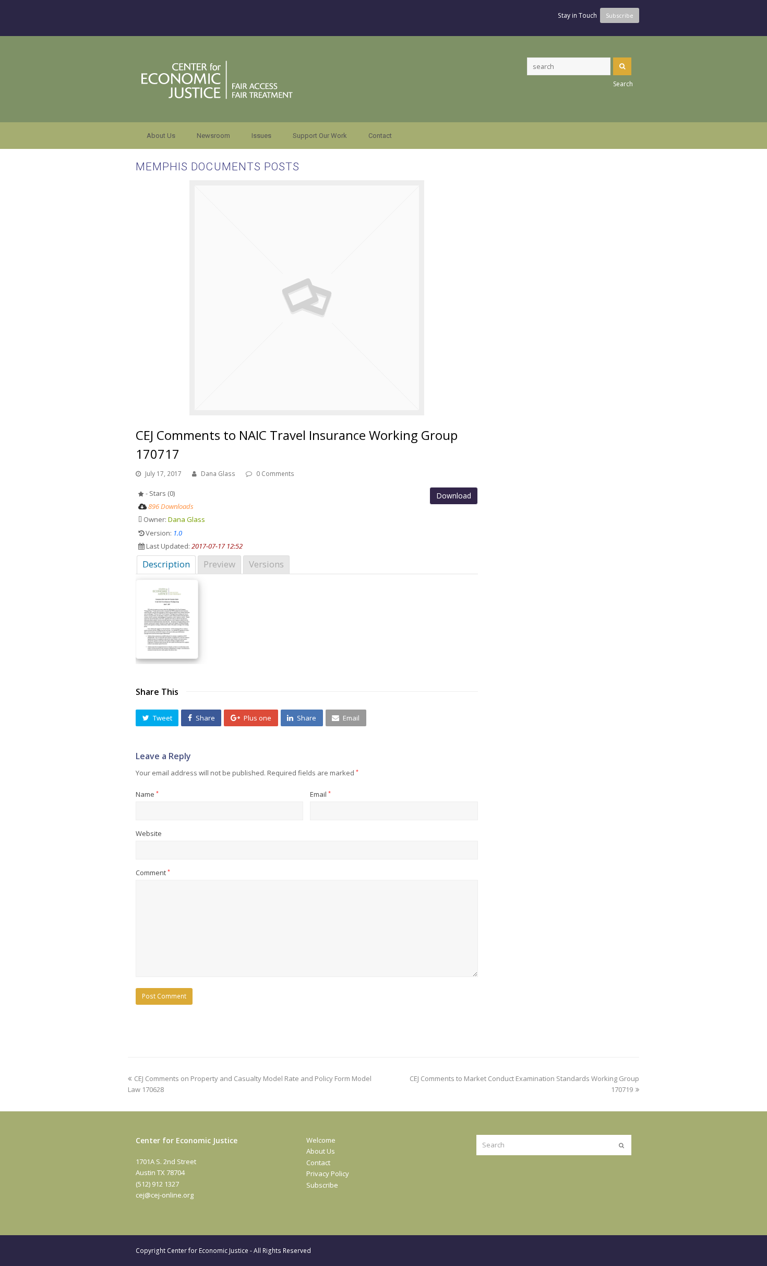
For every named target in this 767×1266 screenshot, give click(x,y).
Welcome (320, 1140)
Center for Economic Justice (207, 1250)
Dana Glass (218, 473)
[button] (157, 718)
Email (320, 794)
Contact (318, 1162)
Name (147, 794)
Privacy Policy (327, 1173)
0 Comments (275, 473)
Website (149, 833)
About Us (320, 1151)
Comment (153, 872)
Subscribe (322, 1185)
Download (453, 496)
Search (622, 66)
